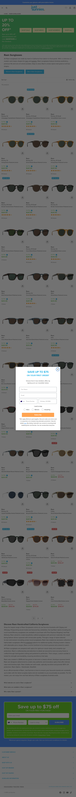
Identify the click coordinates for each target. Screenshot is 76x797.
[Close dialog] (57, 369)
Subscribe (38, 415)
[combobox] (22, 401)
